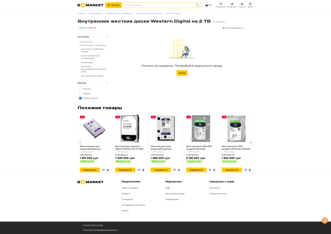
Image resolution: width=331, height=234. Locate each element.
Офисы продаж (130, 188)
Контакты (214, 188)
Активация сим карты (133, 205)
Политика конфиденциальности (100, 230)
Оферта (126, 193)
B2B (168, 188)
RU (210, 5)
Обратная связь (218, 193)
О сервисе (127, 199)
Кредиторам (172, 199)
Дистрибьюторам (175, 193)
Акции (125, 210)
